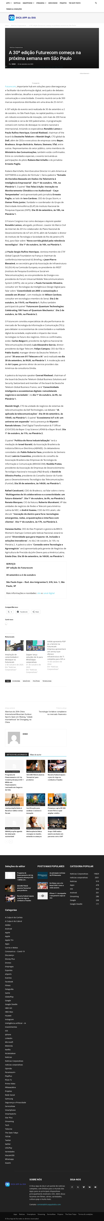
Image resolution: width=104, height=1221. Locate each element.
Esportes (8, 970)
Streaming (40, 3)
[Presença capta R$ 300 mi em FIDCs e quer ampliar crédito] (57, 799)
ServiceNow (52, 3)
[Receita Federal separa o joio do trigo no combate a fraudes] (57, 766)
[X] (13, 74)
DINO (14, 64)
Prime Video (10, 1083)
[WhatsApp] (25, 74)
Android (8, 929)
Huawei (8, 1015)
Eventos (8, 978)
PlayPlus (8, 1076)
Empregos (9, 966)
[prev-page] (6, 841)
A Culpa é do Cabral (13, 921)
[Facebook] (7, 74)
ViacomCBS (9, 1155)
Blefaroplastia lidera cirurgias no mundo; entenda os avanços (34, 833)
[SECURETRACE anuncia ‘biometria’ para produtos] (35, 766)
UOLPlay (8, 1148)
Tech (7, 1125)
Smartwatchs (10, 1114)
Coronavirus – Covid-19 (15, 951)
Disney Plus (10, 959)
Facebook (9, 981)
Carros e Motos (11, 947)
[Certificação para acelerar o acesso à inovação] (35, 799)
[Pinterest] (19, 74)
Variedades (10, 1151)
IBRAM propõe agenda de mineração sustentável (13, 833)
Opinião (8, 1068)
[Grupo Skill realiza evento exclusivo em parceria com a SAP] (57, 823)
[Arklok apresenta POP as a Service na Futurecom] (57, 655)
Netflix (8, 1049)
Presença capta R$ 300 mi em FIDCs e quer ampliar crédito (56, 810)
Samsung (9, 1099)
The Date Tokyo (75, 3)
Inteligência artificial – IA (15, 1023)
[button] (96, 3)
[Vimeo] (84, 1187)
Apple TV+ (9, 940)
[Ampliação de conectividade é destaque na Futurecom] (14, 645)
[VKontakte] (90, 1187)
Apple (7, 932)
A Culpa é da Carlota (13, 917)
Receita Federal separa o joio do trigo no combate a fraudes (56, 777)
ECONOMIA (16, 681)
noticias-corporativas (14, 1065)
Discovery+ (9, 955)
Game (7, 993)
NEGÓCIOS (26, 681)
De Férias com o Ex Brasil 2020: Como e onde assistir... (57, 885)
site (39, 593)
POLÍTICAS (36, 681)
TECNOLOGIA (46, 681)
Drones (8, 963)
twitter (8, 1144)
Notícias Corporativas (18, 25)
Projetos (63, 3)
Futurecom (10, 86)
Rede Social (10, 1095)
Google (8, 1000)
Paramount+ (10, 1072)
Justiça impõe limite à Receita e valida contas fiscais (14, 810)
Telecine (8, 1129)
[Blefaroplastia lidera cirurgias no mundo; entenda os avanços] (35, 823)
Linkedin (8, 1038)
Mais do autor (35, 755)
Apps (8, 3)
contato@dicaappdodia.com (49, 1204)
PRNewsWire (10, 1087)
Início (7, 25)
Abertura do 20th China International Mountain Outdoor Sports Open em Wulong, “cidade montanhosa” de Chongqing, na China (18, 717)
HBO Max (9, 1012)
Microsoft (9, 1042)
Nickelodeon (10, 1053)
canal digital (49, 593)
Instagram (9, 1019)
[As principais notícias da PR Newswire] (43, 875)
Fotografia (9, 989)
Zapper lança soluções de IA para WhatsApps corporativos (34, 658)
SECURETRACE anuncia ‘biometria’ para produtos (35, 777)
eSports (8, 974)
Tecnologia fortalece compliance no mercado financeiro (52, 713)
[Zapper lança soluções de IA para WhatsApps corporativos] (35, 645)
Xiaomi (8, 1163)
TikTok (7, 1136)
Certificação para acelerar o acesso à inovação (33, 810)
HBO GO (8, 1008)
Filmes (8, 985)
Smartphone (27, 3)
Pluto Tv (8, 1080)
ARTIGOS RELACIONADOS (17, 755)
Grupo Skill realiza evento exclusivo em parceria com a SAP (55, 833)
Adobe (8, 925)
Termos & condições (14, 9)
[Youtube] (95, 1187)
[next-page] (10, 841)
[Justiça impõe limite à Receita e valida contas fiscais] (14, 799)
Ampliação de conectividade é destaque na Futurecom (11, 658)
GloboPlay (9, 997)
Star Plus (9, 1117)
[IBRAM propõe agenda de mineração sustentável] (14, 823)
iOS (6, 1031)
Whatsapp (9, 1159)
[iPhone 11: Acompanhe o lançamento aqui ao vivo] (43, 895)
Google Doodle (11, 1004)
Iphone (8, 1034)
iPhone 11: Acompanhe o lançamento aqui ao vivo (58, 896)
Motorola (9, 1046)
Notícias (17, 3)
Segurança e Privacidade (15, 1102)
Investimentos (11, 1027)
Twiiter (8, 1140)
